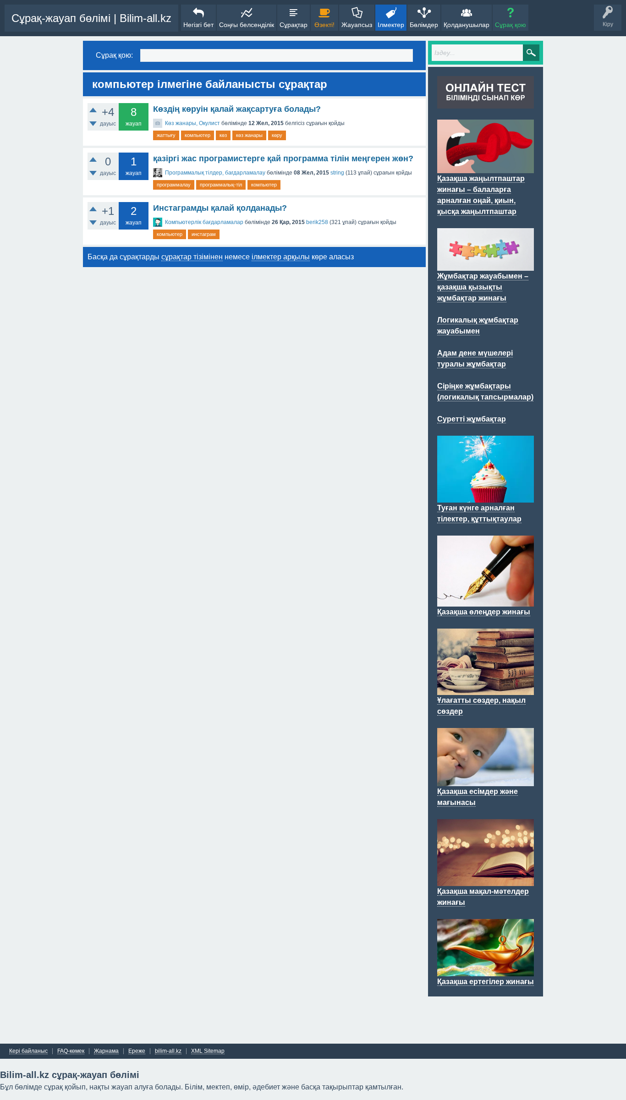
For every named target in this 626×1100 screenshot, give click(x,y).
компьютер (197, 135)
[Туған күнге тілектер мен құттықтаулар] (485, 497)
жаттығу (166, 135)
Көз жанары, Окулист (192, 123)
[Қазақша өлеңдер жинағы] (485, 601)
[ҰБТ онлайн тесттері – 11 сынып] (485, 103)
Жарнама (106, 1051)
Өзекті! (324, 24)
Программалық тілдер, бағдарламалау (215, 173)
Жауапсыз (356, 24)
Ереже (136, 1051)
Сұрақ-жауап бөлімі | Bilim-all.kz (91, 18)
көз (223, 135)
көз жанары (249, 135)
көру (277, 135)
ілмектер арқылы (281, 257)
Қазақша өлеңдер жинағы (483, 612)
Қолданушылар (466, 24)
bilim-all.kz (168, 1051)
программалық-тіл (221, 184)
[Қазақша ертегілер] (485, 971)
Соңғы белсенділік (246, 24)
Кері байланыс (28, 1051)
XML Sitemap (208, 1051)
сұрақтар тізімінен (192, 257)
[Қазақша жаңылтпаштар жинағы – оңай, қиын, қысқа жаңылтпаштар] (485, 168)
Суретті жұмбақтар (471, 419)
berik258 (317, 222)
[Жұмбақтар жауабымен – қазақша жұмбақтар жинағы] (485, 265)
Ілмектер (391, 24)
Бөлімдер (424, 24)
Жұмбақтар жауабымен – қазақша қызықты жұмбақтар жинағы (482, 287)
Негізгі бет (198, 24)
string (337, 173)
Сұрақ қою (510, 24)
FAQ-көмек (70, 1051)
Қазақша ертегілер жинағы (485, 981)
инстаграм (204, 234)
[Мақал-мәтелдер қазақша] (485, 880)
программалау (174, 184)
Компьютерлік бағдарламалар (204, 222)
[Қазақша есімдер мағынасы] (485, 781)
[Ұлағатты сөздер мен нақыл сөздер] (485, 689)
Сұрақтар (294, 24)
